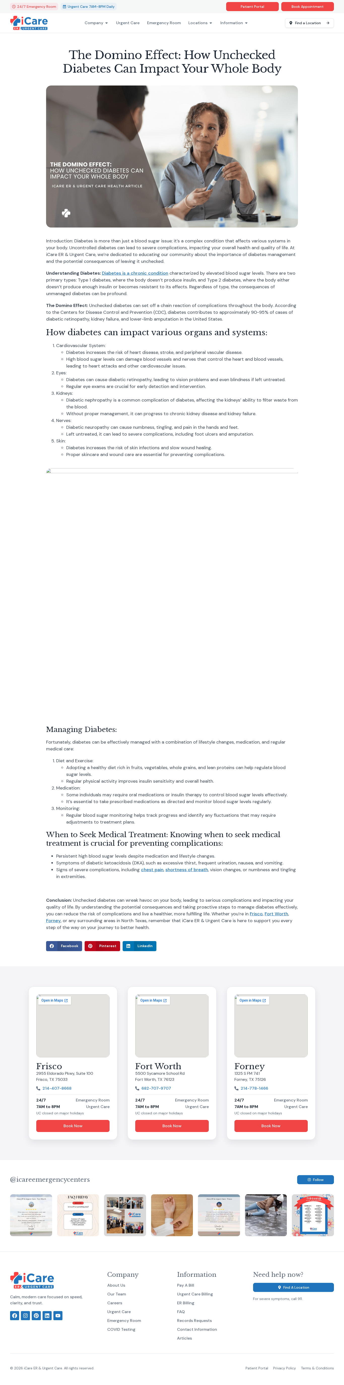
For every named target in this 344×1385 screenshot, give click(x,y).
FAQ (181, 1311)
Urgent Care (128, 23)
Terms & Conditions (317, 1368)
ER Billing (185, 1303)
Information (231, 23)
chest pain (152, 870)
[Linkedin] (47, 1315)
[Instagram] (25, 1315)
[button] (64, 946)
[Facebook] (14, 1315)
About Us (116, 1285)
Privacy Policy (284, 1368)
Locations (198, 23)
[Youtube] (57, 1315)
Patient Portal (257, 1368)
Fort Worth (276, 914)
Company (94, 23)
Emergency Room (164, 23)
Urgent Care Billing (195, 1294)
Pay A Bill (185, 1285)
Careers (114, 1303)
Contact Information (197, 1329)
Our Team (116, 1294)
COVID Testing (121, 1329)
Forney (53, 921)
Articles (184, 1338)
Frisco (256, 914)
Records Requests (194, 1320)
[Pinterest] (36, 1315)
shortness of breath (186, 870)
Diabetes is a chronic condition (135, 273)
